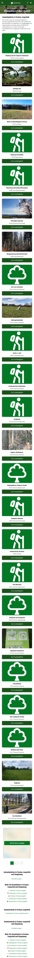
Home (8, 8)
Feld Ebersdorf (17, 584)
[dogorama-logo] (15, 3)
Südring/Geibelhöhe (17, 320)
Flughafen (17, 783)
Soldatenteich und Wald (17, 551)
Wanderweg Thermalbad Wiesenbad (17, 188)
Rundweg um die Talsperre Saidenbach (17, 55)
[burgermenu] (2, 2)
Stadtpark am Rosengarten (17, 617)
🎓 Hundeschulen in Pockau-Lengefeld (17, 901)
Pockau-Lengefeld (23, 8)
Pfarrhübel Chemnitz (17, 221)
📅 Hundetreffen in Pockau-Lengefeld (17, 893)
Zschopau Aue (17, 89)
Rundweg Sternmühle (17, 155)
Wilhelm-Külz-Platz (17, 750)
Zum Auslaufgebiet (17, 62)
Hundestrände (25, 23)
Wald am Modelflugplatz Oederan (17, 122)
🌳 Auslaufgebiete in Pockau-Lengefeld (17, 943)
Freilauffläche (17, 684)
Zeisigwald (17, 419)
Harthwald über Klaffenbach (17, 386)
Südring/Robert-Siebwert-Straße (17, 485)
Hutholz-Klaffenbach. (17, 452)
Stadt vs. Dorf (17, 353)
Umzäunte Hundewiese (17, 651)
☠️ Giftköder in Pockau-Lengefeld (17, 890)
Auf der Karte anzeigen (17, 843)
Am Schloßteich (17, 816)
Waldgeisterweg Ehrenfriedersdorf (17, 254)
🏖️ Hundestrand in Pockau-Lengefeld (17, 945)
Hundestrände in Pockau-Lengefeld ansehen (17, 913)
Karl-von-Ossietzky (17, 287)
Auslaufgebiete (15, 8)
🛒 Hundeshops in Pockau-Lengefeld (17, 898)
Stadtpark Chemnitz (17, 518)
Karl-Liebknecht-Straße (17, 717)
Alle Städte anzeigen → (17, 878)
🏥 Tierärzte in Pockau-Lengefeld (17, 896)
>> (22, 863)
